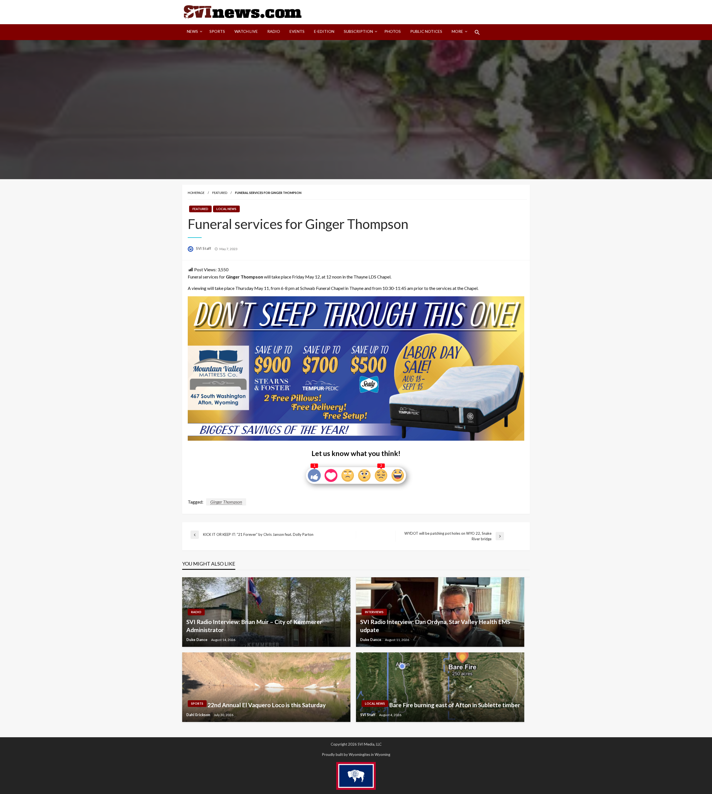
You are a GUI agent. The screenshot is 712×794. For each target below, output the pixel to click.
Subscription (358, 31)
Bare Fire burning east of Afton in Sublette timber (454, 704)
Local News (226, 209)
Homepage (196, 192)
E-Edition (324, 31)
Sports (217, 31)
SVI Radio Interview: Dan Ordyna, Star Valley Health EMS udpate (435, 625)
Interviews (374, 612)
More (457, 31)
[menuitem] (193, 32)
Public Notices (426, 31)
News (192, 31)
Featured (219, 192)
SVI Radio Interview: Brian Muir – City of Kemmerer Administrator (254, 625)
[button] (477, 32)
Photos (392, 31)
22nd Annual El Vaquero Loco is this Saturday (266, 704)
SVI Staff (204, 248)
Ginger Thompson (226, 501)
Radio (273, 31)
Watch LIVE (246, 31)
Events (297, 31)
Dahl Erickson (198, 714)
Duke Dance (197, 639)
